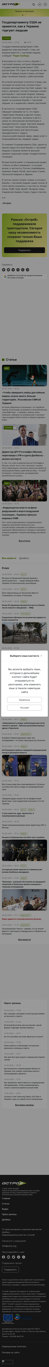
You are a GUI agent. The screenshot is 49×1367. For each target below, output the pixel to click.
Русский (24, 707)
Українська (24, 700)
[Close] (41, 655)
